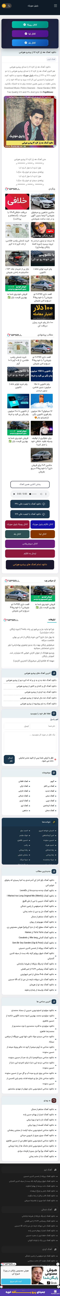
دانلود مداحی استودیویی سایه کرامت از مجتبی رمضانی (30, 1130)
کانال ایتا (32, 33)
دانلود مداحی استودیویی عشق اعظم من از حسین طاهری (30, 1140)
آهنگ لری (24, 805)
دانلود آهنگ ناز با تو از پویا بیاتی (40, 1119)
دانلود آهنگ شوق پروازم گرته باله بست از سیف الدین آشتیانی (32, 956)
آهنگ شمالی (23, 796)
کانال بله (32, 42)
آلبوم (52, 781)
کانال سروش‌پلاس (30, 543)
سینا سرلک (24, 859)
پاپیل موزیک (33, 5)
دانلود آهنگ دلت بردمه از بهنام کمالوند (40, 1186)
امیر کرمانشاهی (48, 835)
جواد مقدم (24, 835)
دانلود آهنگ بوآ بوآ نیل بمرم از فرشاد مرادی (36, 1151)
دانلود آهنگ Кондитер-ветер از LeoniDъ (37, 890)
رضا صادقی (49, 850)
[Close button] (58, 1286)
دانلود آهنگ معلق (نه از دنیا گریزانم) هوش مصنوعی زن (30, 927)
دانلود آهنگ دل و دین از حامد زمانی (38, 911)
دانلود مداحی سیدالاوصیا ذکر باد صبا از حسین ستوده (31, 1057)
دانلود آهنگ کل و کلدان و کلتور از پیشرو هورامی (36, 686)
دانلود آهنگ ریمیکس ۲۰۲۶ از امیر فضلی (37, 969)
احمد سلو (24, 830)
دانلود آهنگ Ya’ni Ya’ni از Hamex (39, 932)
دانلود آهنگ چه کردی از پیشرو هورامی (40, 692)
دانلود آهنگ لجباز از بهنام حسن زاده (38, 1114)
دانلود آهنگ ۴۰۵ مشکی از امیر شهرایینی (37, 974)
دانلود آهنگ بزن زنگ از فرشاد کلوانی (41, 1240)
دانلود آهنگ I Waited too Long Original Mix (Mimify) (30, 895)
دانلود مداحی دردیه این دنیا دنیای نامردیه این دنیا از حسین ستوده (31, 1065)
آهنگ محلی (49, 810)
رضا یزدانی (50, 855)
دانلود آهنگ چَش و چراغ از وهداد (42, 1191)
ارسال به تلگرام (30, 553)
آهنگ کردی (24, 800)
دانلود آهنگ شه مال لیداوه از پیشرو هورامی (38, 698)
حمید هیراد (49, 845)
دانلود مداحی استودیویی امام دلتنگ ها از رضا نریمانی (31, 1146)
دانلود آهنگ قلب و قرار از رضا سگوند (41, 1195)
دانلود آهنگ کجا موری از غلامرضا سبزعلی (39, 1200)
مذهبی (25, 810)
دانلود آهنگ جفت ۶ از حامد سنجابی (41, 1260)
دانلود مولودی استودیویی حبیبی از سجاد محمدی (32, 1010)
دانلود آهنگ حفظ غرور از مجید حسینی (40, 1235)
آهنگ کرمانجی (48, 805)
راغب (26, 845)
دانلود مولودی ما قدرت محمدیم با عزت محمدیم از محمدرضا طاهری (33, 1029)
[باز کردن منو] (56, 6)
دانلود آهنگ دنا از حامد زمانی (41, 1156)
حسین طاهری (22, 840)
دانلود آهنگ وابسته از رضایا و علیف (39, 990)
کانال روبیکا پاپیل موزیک (17, 524)
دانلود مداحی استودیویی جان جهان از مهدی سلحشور (31, 1088)
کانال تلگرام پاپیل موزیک (42, 524)
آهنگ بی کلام (49, 786)
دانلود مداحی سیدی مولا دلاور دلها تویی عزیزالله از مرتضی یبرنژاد (29, 1039)
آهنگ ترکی (24, 786)
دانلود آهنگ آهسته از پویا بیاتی (41, 1125)
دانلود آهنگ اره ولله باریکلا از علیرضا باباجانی (35, 963)
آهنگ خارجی (23, 791)
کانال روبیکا (32, 24)
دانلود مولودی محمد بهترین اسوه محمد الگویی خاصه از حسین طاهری (30, 1018)
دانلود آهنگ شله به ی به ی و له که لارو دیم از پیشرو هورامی (31, 680)
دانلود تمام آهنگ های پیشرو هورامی (30, 564)
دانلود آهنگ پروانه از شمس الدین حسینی (36, 948)
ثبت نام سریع (16, 1281)
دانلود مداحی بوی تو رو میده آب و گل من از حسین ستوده (29, 1073)
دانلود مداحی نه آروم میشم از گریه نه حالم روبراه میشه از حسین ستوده (30, 1050)
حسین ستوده (48, 840)
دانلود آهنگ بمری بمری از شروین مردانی (37, 1135)
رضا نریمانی (23, 850)
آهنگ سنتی (50, 796)
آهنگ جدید (49, 791)
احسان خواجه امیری (46, 830)
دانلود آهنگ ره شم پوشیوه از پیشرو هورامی (38, 703)
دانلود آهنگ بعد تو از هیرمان (42, 984)
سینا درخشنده (48, 859)
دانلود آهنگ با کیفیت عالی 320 (28, 503)
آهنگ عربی (50, 800)
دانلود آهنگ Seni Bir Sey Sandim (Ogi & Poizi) (33, 942)
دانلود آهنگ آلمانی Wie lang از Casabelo (36, 937)
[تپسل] (1, 1286)
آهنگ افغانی (23, 781)
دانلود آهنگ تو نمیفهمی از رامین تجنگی (37, 906)
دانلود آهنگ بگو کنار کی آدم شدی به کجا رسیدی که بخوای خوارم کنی (29, 883)
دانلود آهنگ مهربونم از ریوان (42, 922)
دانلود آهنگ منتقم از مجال (42, 916)
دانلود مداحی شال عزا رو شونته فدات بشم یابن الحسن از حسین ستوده (30, 1081)
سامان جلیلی (23, 855)
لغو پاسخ (54, 719)
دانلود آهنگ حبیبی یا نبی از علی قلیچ (38, 901)
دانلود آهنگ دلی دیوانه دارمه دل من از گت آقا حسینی (31, 979)
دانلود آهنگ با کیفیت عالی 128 (28, 514)
